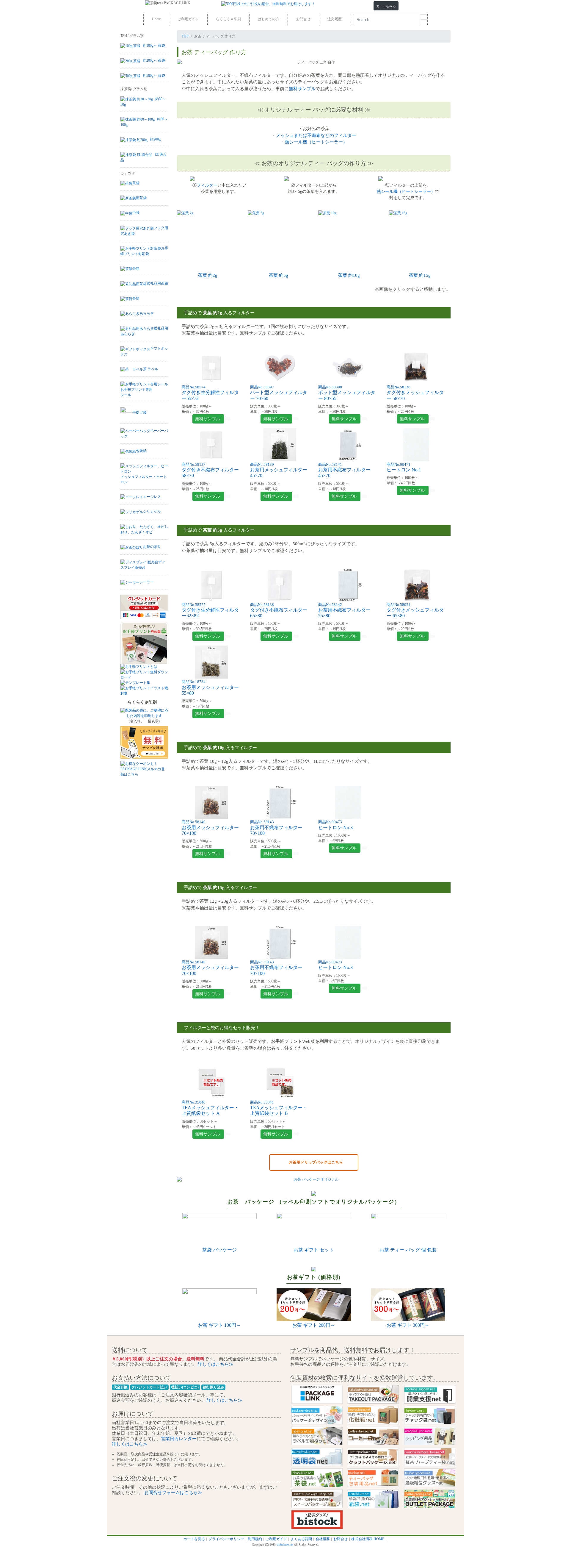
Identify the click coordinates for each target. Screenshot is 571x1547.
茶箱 (135, 268)
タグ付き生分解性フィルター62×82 (210, 610)
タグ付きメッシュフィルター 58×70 (415, 393)
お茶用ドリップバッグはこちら (314, 1162)
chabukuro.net (285, 1544)
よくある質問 (301, 1539)
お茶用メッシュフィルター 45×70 (278, 470)
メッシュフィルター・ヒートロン (143, 479)
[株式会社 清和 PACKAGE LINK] (181, 3)
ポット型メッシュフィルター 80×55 (346, 393)
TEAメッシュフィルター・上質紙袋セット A (210, 1108)
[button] (386, 5)
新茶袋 (141, 198)
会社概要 (323, 1539)
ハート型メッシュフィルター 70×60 (278, 393)
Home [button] (156, 19)
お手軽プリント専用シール (136, 392)
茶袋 (135, 183)
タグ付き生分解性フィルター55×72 (210, 393)
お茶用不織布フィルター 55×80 (344, 610)
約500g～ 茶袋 (154, 76)
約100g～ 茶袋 (154, 45)
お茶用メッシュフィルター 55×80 (210, 688)
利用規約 (255, 1539)
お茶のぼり (152, 547)
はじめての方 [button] (268, 19)
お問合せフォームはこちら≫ (172, 1492)
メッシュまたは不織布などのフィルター (316, 135)
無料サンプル (302, 88)
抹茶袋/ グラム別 (133, 89)
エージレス (152, 497)
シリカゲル (152, 512)
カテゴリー (129, 173)
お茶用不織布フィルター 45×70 (344, 470)
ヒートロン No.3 (335, 965)
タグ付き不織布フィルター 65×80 (278, 610)
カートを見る (194, 1539)
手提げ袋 (139, 412)
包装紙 (141, 451)
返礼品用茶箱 (157, 283)
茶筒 (135, 298)
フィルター (207, 185)
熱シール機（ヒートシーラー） (316, 141)
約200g (155, 139)
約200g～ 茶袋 (154, 60)
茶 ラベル (150, 369)
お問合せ (340, 1539)
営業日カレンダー (179, 1438)
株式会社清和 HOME (367, 1539)
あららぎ (146, 313)
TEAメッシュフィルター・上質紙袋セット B (278, 1108)
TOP (185, 36)
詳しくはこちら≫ (215, 1364)
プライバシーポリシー (226, 1539)
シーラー (146, 582)
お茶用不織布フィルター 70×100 (276, 828)
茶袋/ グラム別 (132, 36)
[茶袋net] (149, 3)
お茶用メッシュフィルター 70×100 (210, 828)
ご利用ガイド (276, 1539)
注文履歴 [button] (334, 19)
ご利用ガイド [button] (188, 19)
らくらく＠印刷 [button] (228, 19)
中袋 (135, 213)
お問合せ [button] (303, 19)
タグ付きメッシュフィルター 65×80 (415, 610)
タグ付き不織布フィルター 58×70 (210, 470)
